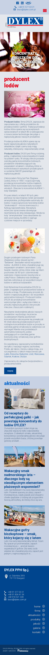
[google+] (22, 3)
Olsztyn (23, 356)
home (38, 606)
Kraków (15, 356)
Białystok (23, 354)
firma (38, 610)
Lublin (6, 354)
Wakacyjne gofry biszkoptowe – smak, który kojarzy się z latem (22, 534)
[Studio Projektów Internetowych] (23, 651)
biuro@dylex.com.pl (26, 9)
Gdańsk (7, 356)
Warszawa (39, 354)
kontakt (37, 632)
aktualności (35, 615)
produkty (36, 619)
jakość (37, 623)
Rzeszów (14, 354)
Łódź (31, 354)
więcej (10, 371)
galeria (37, 628)
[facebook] (17, 3)
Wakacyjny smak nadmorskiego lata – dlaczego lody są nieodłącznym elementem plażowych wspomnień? (23, 479)
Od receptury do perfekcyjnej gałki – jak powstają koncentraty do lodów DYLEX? (23, 419)
